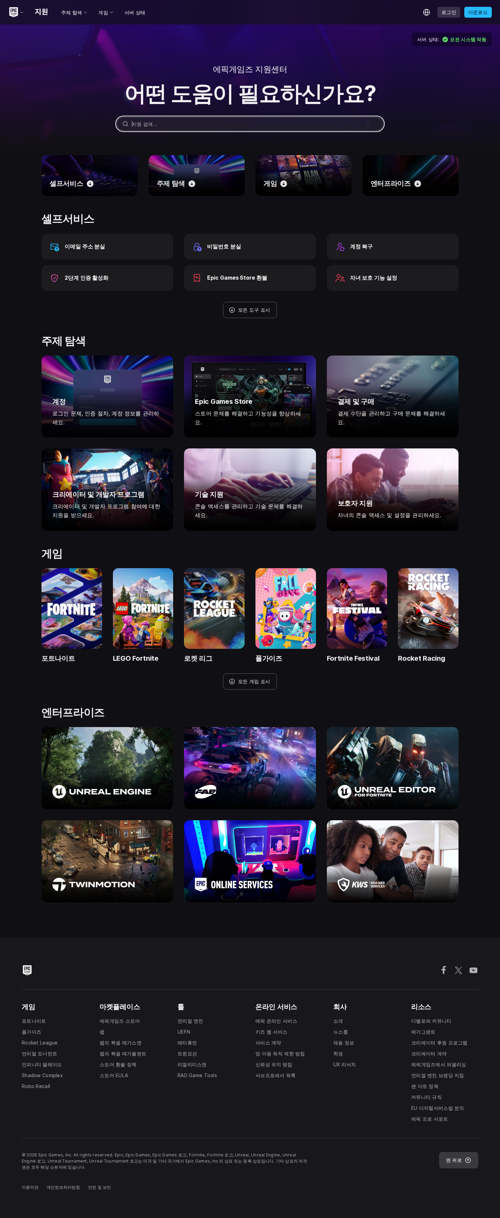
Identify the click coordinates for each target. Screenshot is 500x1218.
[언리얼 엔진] (107, 768)
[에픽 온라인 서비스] (250, 861)
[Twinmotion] (107, 861)
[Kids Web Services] (393, 861)
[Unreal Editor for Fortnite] (393, 768)
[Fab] (250, 768)
